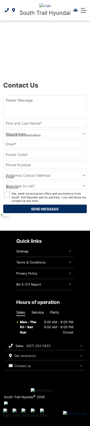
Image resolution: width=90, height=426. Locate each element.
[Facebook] (7, 413)
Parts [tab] (54, 312)
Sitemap (22, 251)
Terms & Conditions (31, 262)
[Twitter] (16, 413)
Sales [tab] (20, 312)
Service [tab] (38, 312)
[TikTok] (44, 413)
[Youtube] (34, 413)
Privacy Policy (26, 273)
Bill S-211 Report (28, 284)
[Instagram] (25, 413)
